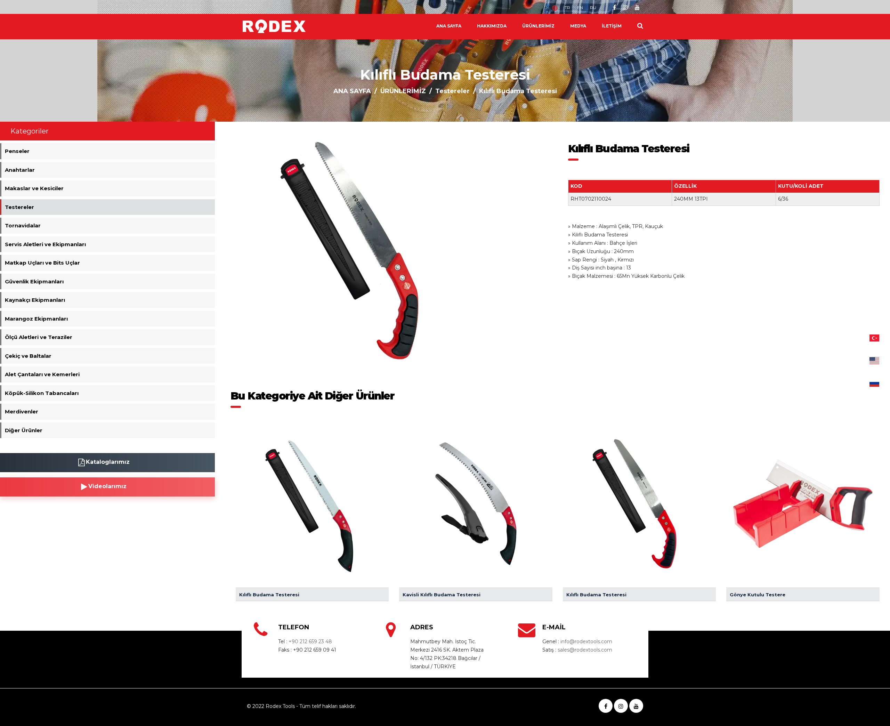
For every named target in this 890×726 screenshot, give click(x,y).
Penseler (17, 151)
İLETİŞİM (612, 26)
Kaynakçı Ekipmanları (35, 300)
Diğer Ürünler (23, 430)
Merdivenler (21, 411)
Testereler (452, 91)
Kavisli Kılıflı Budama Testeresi (441, 594)
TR (567, 7)
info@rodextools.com (586, 641)
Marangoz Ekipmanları (36, 318)
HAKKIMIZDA (492, 26)
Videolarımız (107, 486)
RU (593, 7)
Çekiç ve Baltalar (28, 356)
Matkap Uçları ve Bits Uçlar (42, 262)
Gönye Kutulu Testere (757, 594)
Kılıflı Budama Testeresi (269, 594)
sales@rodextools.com (585, 650)
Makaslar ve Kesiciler (34, 188)
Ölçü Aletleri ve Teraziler (38, 337)
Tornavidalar (23, 225)
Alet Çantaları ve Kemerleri (42, 374)
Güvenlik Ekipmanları (34, 281)
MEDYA (578, 26)
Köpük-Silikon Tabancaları (42, 393)
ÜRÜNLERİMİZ (538, 26)
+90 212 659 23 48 (310, 641)
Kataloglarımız (108, 462)
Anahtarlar (20, 170)
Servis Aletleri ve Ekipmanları (45, 244)
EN (580, 7)
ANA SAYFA (448, 26)
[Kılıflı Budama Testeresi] (359, 250)
